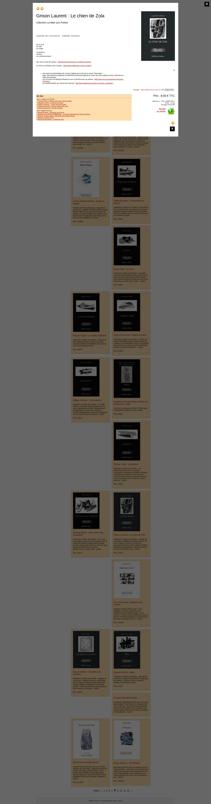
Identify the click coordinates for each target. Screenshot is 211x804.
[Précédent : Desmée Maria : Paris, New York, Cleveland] (38, 8)
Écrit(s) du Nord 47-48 (46, 118)
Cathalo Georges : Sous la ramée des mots (53, 106)
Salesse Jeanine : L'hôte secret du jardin (52, 104)
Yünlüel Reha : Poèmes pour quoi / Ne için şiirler (55, 101)
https (44, 75)
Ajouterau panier (161, 110)
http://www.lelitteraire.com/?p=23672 (77, 66)
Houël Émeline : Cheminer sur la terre (51, 112)
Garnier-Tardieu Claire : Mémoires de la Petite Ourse (56, 116)
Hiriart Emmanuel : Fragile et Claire (50, 108)
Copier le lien (169, 90)
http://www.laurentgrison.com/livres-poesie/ (74, 62)
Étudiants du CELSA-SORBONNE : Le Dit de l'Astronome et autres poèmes (64, 114)
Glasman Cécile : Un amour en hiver (50, 103)
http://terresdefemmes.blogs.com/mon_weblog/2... (94, 83)
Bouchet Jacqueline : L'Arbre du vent (51, 119)
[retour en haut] (173, 122)
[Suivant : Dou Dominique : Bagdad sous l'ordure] (42, 8)
